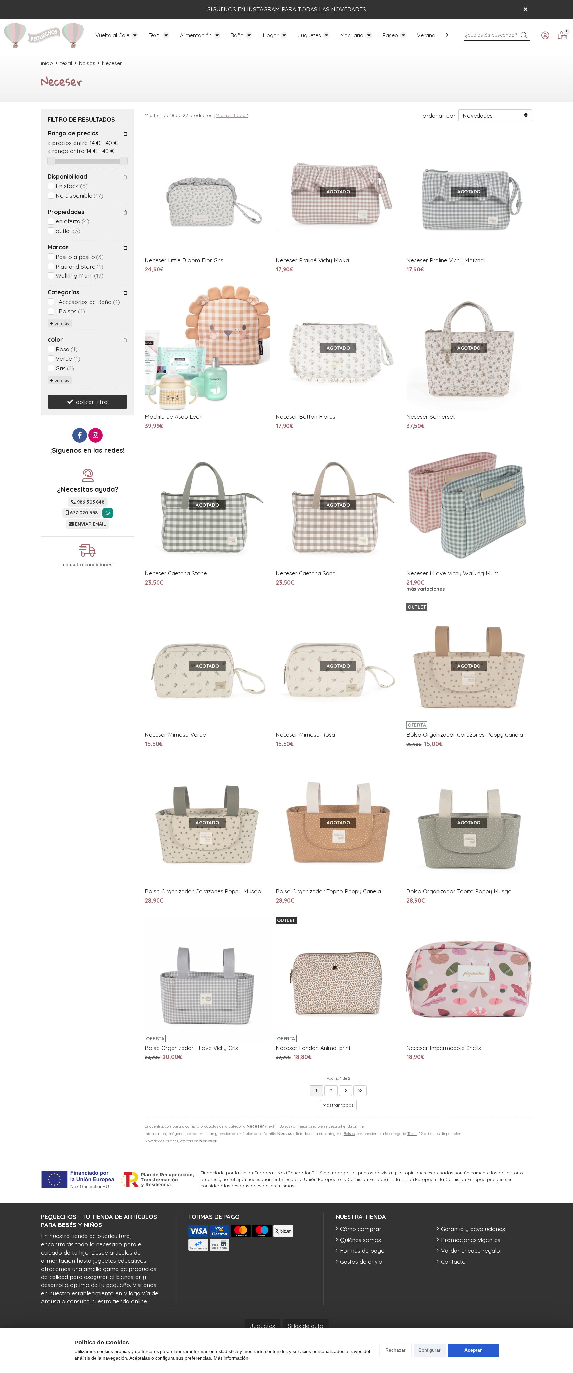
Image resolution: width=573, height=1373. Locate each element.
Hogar (271, 35)
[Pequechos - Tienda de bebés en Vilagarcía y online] (44, 35)
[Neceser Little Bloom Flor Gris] (207, 191)
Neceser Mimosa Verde (175, 734)
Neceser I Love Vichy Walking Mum (452, 573)
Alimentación (196, 35)
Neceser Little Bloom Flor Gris (184, 260)
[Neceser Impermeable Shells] (469, 979)
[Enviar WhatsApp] (107, 513)
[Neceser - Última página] (345, 1090)
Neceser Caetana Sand (306, 573)
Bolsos (349, 1133)
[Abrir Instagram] (95, 435)
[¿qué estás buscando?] (497, 34)
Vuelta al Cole (112, 35)
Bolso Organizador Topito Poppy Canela (328, 891)
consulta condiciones (87, 564)
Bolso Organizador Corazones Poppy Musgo (203, 891)
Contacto (453, 1261)
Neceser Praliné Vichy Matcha (445, 260)
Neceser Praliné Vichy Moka (312, 260)
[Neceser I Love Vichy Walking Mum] (469, 504)
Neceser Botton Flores (305, 416)
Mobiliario (351, 35)
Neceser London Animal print (313, 1048)
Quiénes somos (360, 1239)
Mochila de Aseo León (174, 416)
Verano (426, 35)
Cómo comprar (360, 1228)
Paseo (390, 35)
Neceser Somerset (430, 416)
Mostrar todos (231, 115)
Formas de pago (362, 1250)
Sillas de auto (305, 1325)
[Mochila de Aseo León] (207, 348)
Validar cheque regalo (470, 1250)
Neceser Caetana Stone (176, 573)
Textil (155, 35)
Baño (237, 35)
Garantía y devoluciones (473, 1228)
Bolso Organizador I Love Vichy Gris (191, 1048)
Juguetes (309, 35)
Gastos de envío (361, 1261)
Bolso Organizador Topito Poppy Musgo (459, 891)
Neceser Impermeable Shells (443, 1048)
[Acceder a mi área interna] (545, 35)
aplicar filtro (92, 401)
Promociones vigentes (470, 1239)
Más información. (232, 1358)
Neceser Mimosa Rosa (305, 734)
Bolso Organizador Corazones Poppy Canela (464, 734)
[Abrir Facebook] (79, 435)
